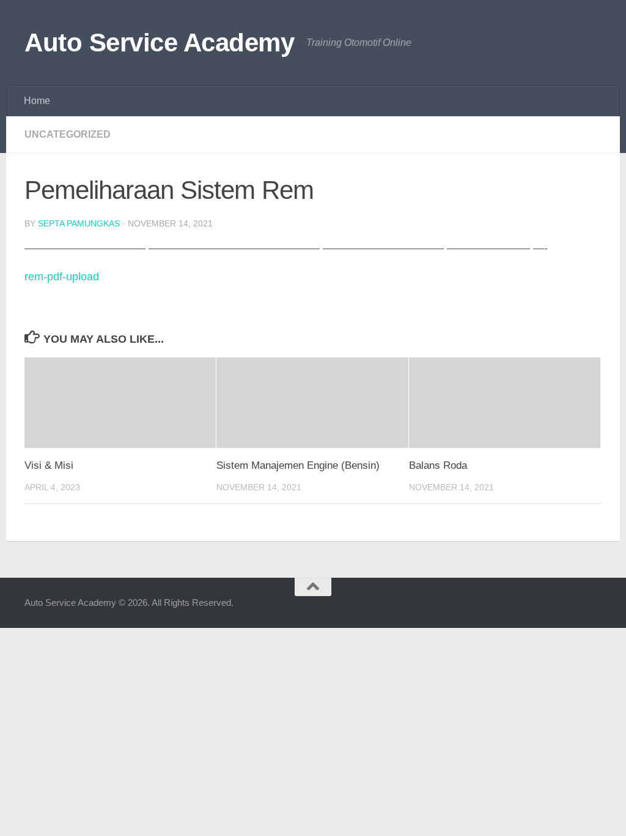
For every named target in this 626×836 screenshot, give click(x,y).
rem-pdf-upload (61, 277)
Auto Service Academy (159, 42)
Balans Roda (438, 465)
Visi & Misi (48, 465)
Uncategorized (67, 134)
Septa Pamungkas (79, 223)
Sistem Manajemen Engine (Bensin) (298, 465)
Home (37, 100)
